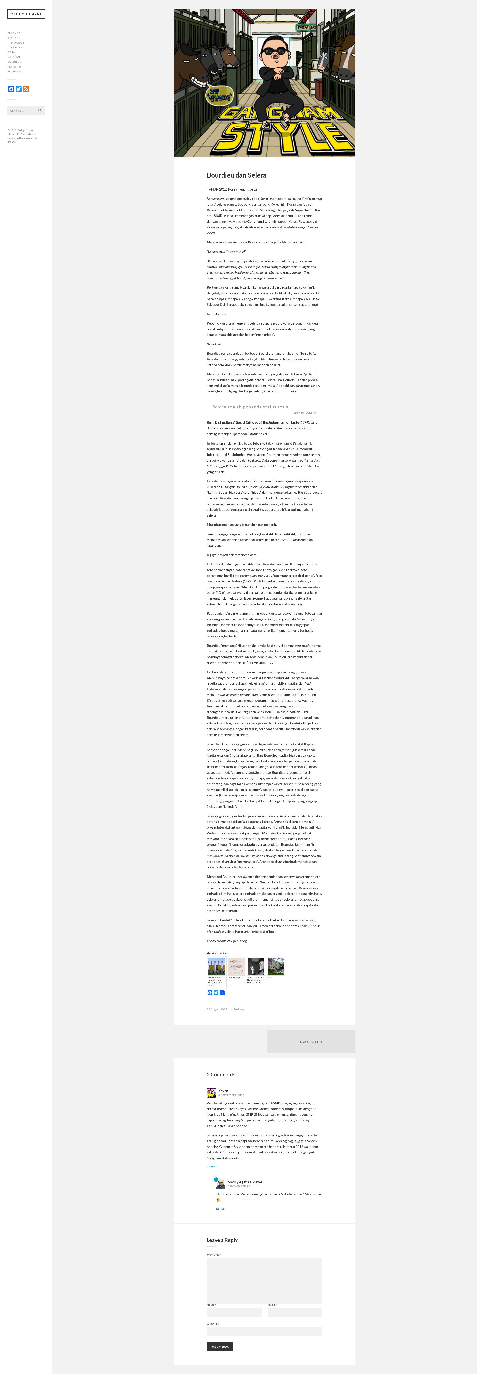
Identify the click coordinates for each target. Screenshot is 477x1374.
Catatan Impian (235, 977)
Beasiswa (14, 71)
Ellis (269, 977)
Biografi (17, 42)
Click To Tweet (302, 413)
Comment (214, 1255)
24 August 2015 (217, 1009)
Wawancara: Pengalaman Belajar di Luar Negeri (215, 981)
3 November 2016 (231, 1095)
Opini (11, 52)
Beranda (13, 33)
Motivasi (14, 66)
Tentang (13, 37)
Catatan (13, 56)
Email (272, 1305)
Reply (211, 1166)
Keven (223, 1091)
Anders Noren (28, 133)
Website (213, 1324)
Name (211, 1305)
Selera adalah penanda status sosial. (252, 406)
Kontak (17, 47)
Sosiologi (15, 61)
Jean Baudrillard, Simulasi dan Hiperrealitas (256, 980)
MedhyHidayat (26, 14)
